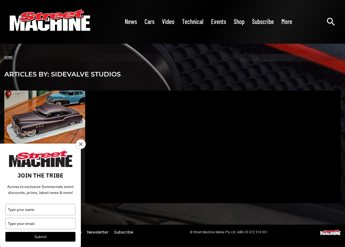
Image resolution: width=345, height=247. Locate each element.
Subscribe (263, 21)
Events (218, 21)
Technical (192, 21)
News (131, 21)
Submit (40, 236)
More (286, 21)
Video (168, 21)
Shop (239, 21)
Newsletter (98, 232)
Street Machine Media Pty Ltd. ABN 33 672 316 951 (230, 232)
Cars (149, 21)
